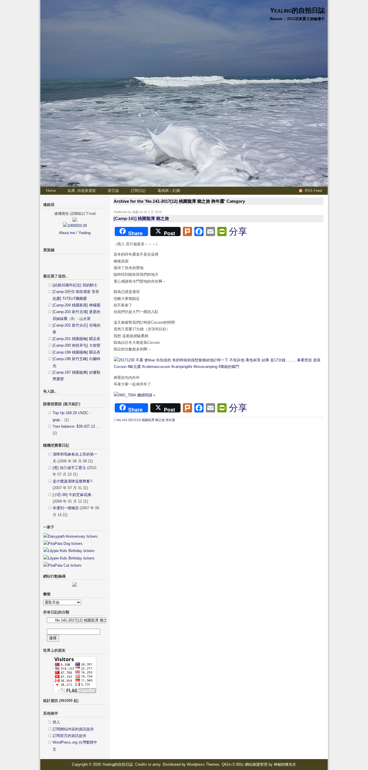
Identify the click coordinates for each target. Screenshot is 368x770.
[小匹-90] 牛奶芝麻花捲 (72, 495)
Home (51, 190)
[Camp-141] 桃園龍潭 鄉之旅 (141, 218)
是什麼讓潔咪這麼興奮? (72, 481)
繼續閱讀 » (146, 395)
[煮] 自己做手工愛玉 (69, 468)
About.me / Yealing (75, 233)
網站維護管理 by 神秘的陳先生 (270, 764)
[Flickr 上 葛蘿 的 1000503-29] (75, 225)
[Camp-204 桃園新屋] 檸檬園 (76, 305)
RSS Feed (313, 190)
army (156, 764)
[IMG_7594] (125, 395)
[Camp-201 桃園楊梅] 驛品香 (76, 339)
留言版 (113, 190)
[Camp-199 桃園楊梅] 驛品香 (76, 352)
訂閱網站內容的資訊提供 (73, 729)
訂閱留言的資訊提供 (69, 736)
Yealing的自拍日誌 (297, 10)
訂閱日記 (138, 190)
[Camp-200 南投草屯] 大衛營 (76, 345)
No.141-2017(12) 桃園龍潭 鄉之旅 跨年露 (146, 420)
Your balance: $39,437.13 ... (76, 426)
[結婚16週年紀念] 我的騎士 (75, 285)
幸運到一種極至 (66, 508)
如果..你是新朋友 (82, 190)
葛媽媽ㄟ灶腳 (169, 190)
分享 (238, 231)
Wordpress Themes (203, 764)
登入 (56, 722)
